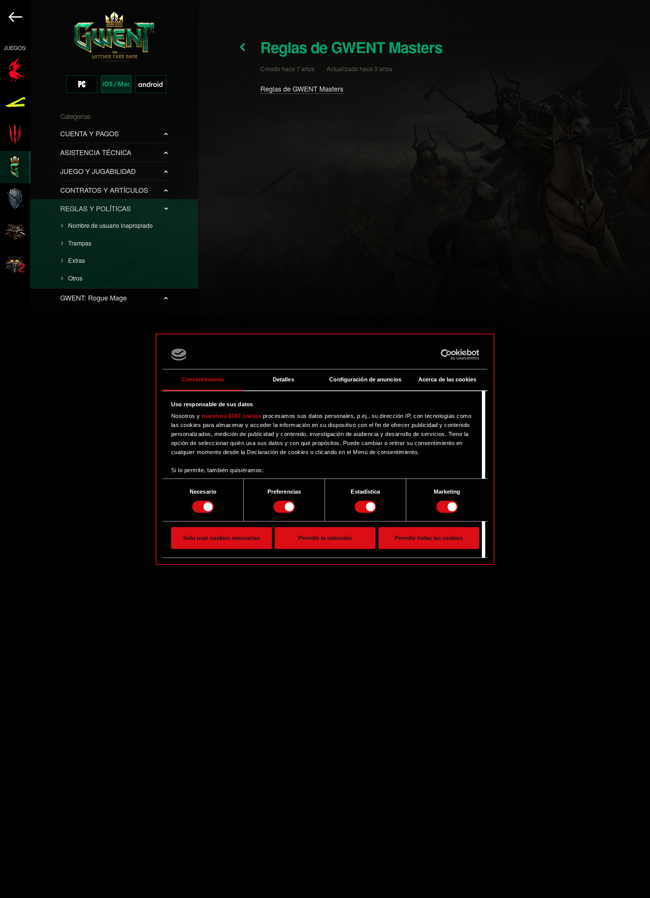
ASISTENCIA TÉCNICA (95, 152)
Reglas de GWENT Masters (301, 88)
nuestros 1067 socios (231, 416)
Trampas (79, 243)
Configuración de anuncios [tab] (365, 379)
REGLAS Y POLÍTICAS (95, 208)
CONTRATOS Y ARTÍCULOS (104, 190)
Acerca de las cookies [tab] (447, 379)
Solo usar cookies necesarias (221, 538)
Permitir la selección (325, 538)
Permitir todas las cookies (429, 538)
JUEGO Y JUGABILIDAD (98, 171)
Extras (76, 260)
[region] (99, 449)
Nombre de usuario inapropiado (110, 225)
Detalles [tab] (283, 379)
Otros (75, 278)
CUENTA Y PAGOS (89, 133)
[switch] (284, 507)
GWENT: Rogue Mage (93, 297)
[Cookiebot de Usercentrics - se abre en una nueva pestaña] (446, 354)
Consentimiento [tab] (203, 379)
